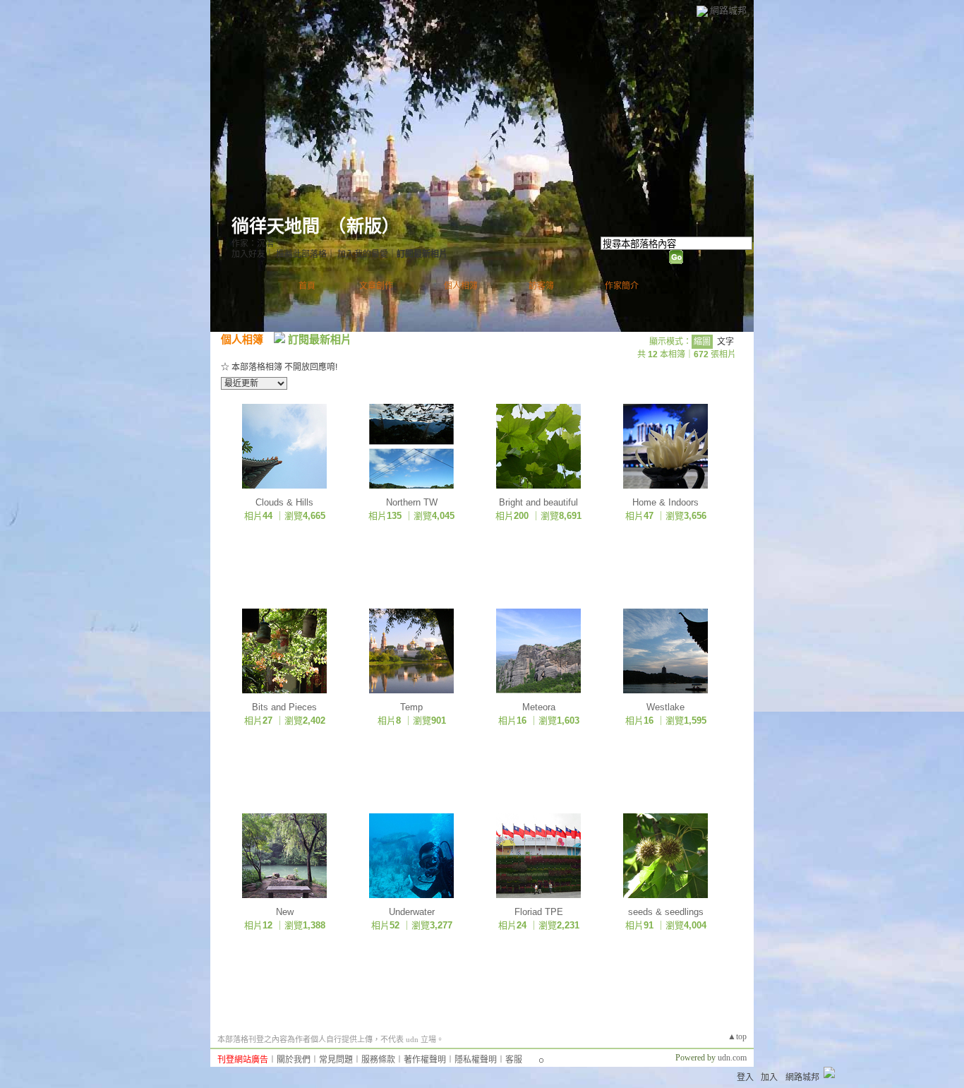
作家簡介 (622, 286)
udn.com (732, 1058)
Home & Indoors (665, 502)
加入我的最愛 (362, 254)
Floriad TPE (538, 912)
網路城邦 (728, 10)
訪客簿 (541, 286)
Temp (411, 707)
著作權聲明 (425, 1060)
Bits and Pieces (284, 707)
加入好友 (248, 254)
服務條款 (378, 1060)
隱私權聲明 (475, 1060)
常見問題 (336, 1060)
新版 (364, 226)
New (285, 912)
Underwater (412, 912)
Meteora (538, 707)
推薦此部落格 (301, 254)
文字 (725, 342)
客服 (513, 1060)
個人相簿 (461, 286)
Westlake (665, 707)
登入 (745, 1077)
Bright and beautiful (538, 502)
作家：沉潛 (252, 244)
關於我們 (294, 1060)
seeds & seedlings (666, 912)
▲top (737, 1036)
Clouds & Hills (284, 502)
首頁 (307, 286)
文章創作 (376, 286)
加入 (769, 1077)
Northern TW (412, 502)
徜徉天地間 (275, 226)
